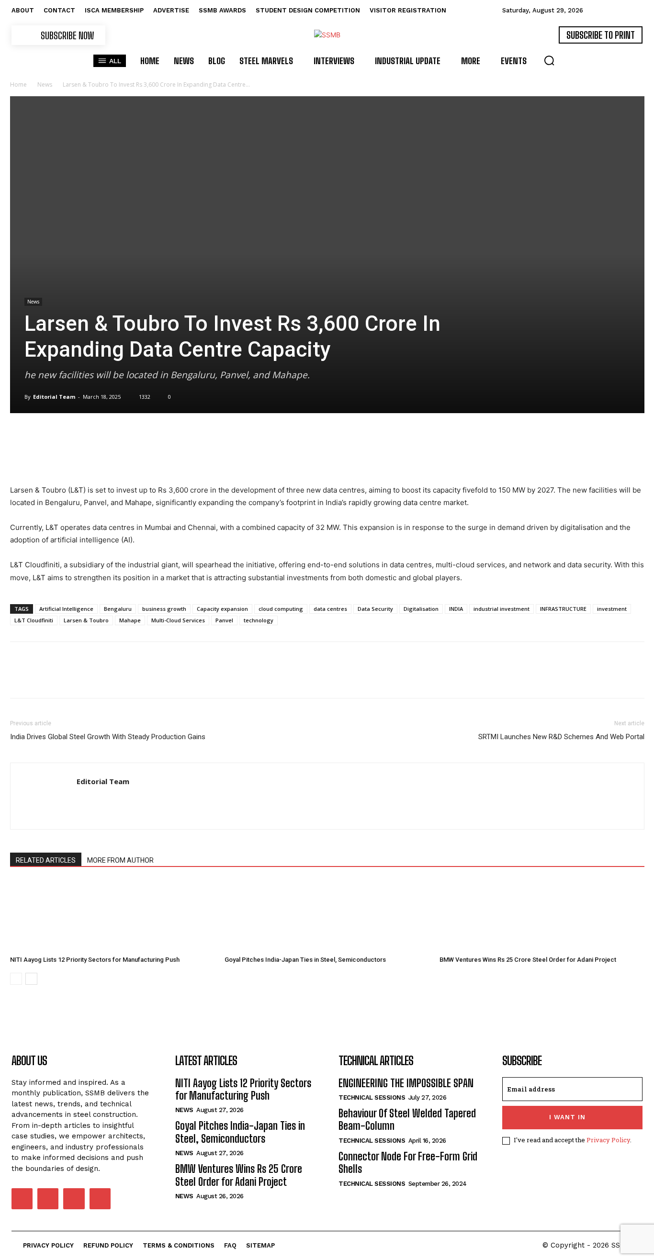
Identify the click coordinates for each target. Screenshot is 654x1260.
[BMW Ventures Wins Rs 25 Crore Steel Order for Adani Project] (542, 916)
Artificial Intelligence (66, 608)
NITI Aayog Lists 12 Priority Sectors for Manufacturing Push (95, 959)
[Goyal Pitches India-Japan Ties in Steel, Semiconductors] (327, 916)
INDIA (456, 608)
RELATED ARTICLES (46, 860)
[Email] (129, 456)
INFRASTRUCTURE (563, 608)
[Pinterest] (63, 456)
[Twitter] (41, 456)
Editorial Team (54, 396)
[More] (174, 456)
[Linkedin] (107, 456)
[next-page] (31, 979)
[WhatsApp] (85, 456)
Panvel (224, 620)
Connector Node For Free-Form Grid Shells (407, 1162)
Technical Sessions (371, 1097)
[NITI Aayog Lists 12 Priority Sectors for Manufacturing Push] (112, 916)
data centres (330, 608)
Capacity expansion (222, 608)
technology (258, 620)
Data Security (375, 608)
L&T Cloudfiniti (33, 620)
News (44, 84)
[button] (549, 60)
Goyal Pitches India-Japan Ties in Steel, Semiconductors (305, 959)
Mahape (130, 620)
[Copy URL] (151, 456)
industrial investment (502, 608)
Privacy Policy (608, 1140)
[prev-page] (16, 979)
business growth (164, 608)
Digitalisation (421, 608)
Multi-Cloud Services (178, 620)
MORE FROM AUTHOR (120, 860)
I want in (567, 1117)
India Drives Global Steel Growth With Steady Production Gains (107, 736)
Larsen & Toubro (86, 620)
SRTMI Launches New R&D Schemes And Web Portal (561, 736)
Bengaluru (118, 608)
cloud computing (281, 608)
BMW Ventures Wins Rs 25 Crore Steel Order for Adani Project (528, 959)
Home (18, 84)
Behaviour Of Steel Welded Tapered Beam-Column (407, 1119)
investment (612, 608)
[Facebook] (19, 456)
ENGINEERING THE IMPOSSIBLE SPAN (406, 1083)
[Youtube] (100, 1198)
